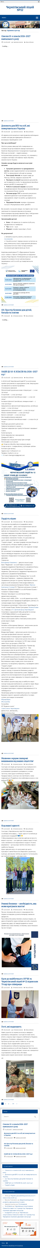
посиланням (8, 239)
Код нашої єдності (10, 826)
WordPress (12, 1245)
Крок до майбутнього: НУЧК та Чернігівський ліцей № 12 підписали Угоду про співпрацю (19, 982)
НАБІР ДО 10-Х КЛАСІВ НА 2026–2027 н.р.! (18, 1154)
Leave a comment (9, 120)
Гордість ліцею (8, 518)
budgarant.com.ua (11, 1212)
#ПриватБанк (6, 699)
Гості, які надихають (11, 1027)
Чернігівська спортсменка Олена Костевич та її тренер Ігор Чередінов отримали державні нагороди (18, 1208)
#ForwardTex (5, 702)
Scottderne (8, 1206)
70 (13, 1104)
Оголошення (22, 1204)
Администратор (18, 42)
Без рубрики (30, 42)
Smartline (20, 1245)
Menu (2, 1)
